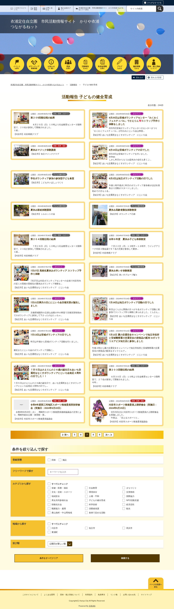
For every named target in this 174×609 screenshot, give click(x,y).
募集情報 (34, 67)
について (154, 67)
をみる (85, 67)
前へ (66, 435)
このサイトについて (20, 9)
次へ (107, 435)
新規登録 (35, 9)
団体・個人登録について (70, 595)
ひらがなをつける (154, 3)
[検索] (159, 8)
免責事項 (101, 595)
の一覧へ (51, 67)
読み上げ (139, 77)
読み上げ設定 (156, 77)
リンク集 (114, 595)
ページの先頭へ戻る (156, 585)
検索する (125, 558)
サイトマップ (146, 595)
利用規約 (88, 595)
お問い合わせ (49, 9)
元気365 (92, 606)
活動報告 (73, 85)
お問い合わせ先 (129, 595)
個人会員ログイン (66, 9)
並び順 (16, 543)
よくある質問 (49, 595)
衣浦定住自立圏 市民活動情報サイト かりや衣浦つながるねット (37, 85)
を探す (17, 67)
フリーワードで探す (23, 471)
